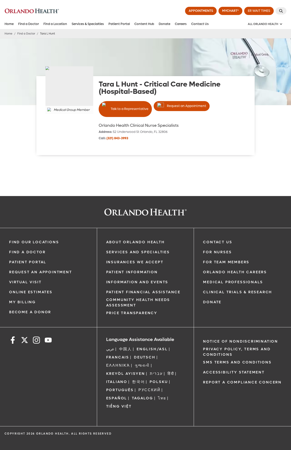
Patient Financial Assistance (143, 292)
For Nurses (217, 252)
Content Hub (144, 24)
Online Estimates (31, 292)
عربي (110, 349)
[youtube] (48, 340)
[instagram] (36, 340)
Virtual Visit (25, 282)
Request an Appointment (186, 106)
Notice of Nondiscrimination (240, 341)
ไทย (162, 398)
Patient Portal (119, 24)
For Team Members (226, 262)
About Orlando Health (135, 242)
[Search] (281, 11)
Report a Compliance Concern (242, 382)
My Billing (22, 302)
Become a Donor (30, 312)
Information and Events (137, 282)
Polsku (159, 381)
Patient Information (132, 272)
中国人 (125, 349)
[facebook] (12, 340)
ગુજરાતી (142, 365)
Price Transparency (131, 313)
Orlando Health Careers (235, 272)
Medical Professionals (233, 282)
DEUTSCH (145, 357)
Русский (149, 390)
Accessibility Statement (233, 372)
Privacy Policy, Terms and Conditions (237, 352)
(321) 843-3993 (117, 138)
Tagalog (142, 398)
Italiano (116, 381)
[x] (24, 340)
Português (120, 390)
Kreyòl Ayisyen (125, 373)
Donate (164, 24)
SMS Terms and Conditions (237, 362)
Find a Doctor (28, 24)
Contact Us (200, 24)
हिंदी (171, 373)
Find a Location (55, 24)
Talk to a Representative (129, 109)
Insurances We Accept (134, 262)
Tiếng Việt (119, 406)
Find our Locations (34, 242)
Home (9, 24)
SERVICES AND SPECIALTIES (138, 252)
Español (116, 398)
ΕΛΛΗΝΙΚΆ (118, 365)
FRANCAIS (117, 357)
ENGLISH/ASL (152, 349)
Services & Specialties (88, 24)
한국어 (138, 381)
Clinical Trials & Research (237, 292)
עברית (156, 373)
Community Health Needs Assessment (138, 302)
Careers (181, 24)
